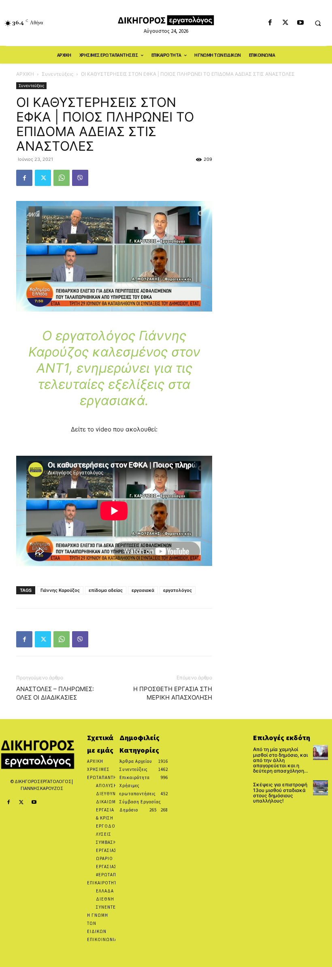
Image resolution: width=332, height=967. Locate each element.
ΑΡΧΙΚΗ (25, 74)
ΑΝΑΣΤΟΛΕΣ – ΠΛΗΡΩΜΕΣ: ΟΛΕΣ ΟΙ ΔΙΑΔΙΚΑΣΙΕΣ (55, 693)
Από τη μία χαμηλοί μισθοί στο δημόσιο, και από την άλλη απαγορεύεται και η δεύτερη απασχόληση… (280, 760)
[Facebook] (270, 22)
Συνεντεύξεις (57, 74)
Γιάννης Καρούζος (60, 590)
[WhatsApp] (61, 178)
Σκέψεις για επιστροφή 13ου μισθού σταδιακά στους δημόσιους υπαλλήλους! (280, 792)
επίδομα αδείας (106, 590)
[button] (318, 23)
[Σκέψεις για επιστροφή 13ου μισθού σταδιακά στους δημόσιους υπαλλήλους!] (320, 787)
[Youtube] (300, 22)
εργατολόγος (177, 590)
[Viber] (80, 178)
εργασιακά (143, 590)
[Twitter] (285, 22)
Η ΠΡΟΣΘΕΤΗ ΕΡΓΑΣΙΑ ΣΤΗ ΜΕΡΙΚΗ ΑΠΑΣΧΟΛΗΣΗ (172, 693)
